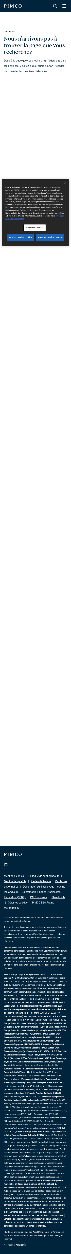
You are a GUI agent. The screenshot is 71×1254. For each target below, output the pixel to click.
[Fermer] (64, 183)
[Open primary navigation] (64, 6)
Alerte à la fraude (41, 881)
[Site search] (55, 6)
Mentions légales (14, 876)
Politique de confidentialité (43, 876)
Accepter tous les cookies (50, 237)
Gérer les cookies (18, 902)
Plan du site (58, 897)
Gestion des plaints (15, 881)
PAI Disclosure (38, 897)
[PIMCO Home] (13, 6)
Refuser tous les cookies (20, 237)
